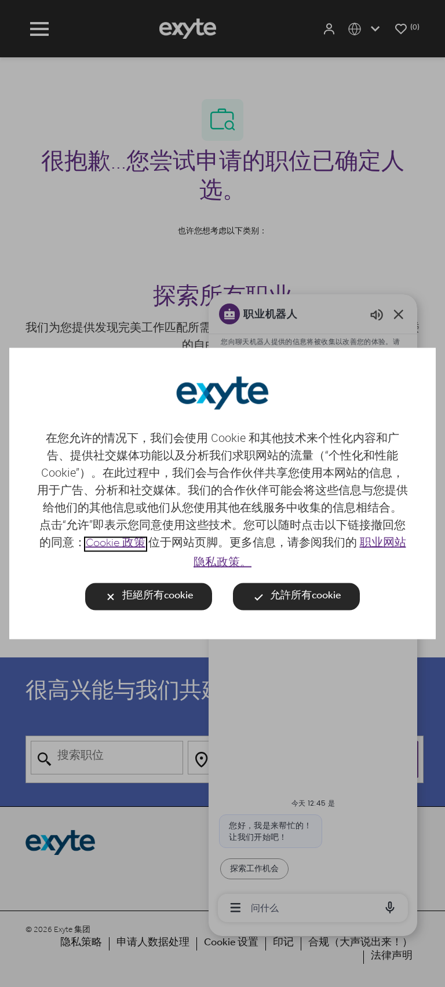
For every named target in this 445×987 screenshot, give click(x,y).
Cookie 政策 (115, 544)
